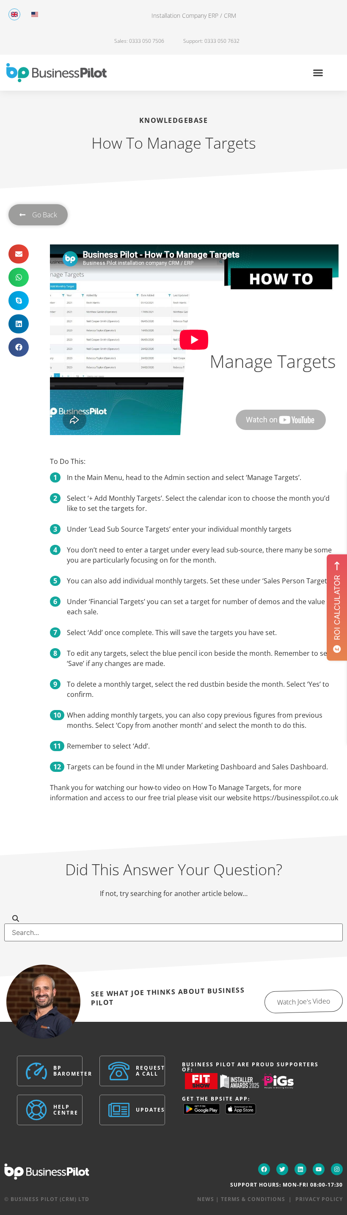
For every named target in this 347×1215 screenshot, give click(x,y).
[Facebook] (264, 1169)
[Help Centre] (36, 1110)
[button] (318, 73)
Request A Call (150, 1070)
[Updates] (118, 1110)
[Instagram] (337, 1169)
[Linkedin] (300, 1169)
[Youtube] (319, 1169)
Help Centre (65, 1109)
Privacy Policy (319, 1199)
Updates (150, 1109)
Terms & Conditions (253, 1199)
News (205, 1199)
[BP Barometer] (36, 1071)
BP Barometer (72, 1070)
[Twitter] (282, 1169)
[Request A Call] (118, 1071)
